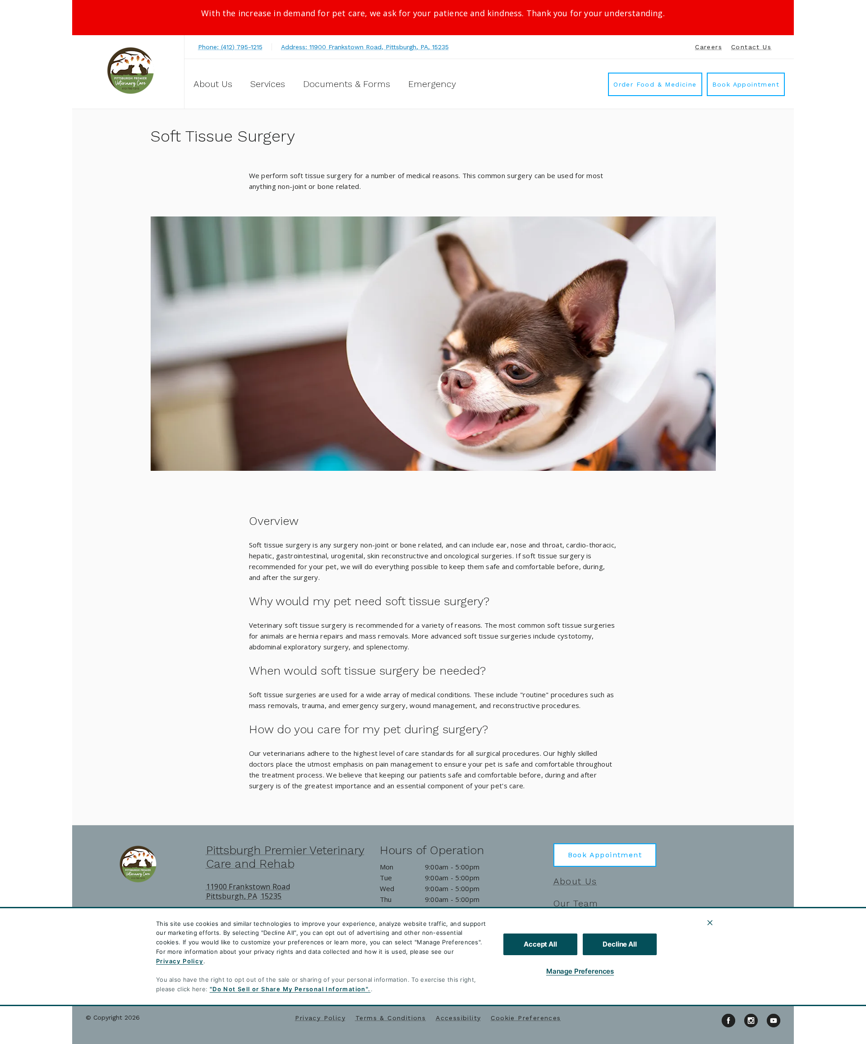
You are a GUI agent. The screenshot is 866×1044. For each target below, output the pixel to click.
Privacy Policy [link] (320, 1017)
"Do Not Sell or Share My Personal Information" (289, 989)
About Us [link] (575, 881)
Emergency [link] (432, 83)
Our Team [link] (576, 903)
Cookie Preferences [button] (526, 1017)
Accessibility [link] (458, 1017)
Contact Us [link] (751, 47)
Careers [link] (708, 47)
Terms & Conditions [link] (390, 1017)
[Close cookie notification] (710, 923)
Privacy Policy (179, 961)
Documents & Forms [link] (346, 83)
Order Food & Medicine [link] (654, 84)
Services (267, 83)
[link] (130, 70)
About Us (212, 83)
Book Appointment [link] (745, 84)
